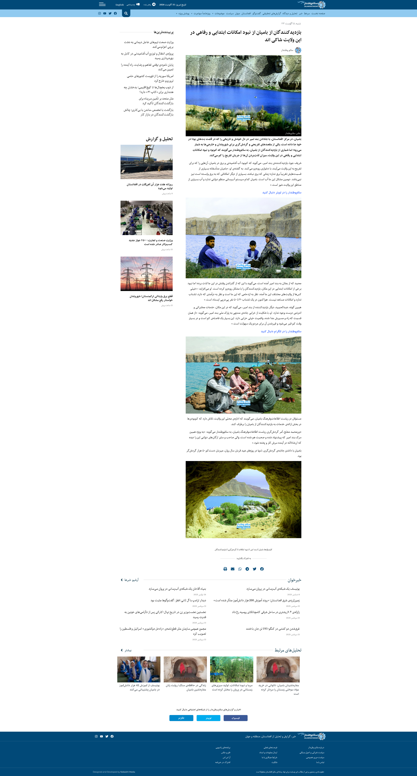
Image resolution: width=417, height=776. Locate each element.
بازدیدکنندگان (220, 549)
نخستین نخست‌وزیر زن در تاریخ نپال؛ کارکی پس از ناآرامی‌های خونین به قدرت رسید (165, 614)
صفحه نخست (318, 13)
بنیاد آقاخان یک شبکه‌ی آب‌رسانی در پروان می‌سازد (177, 588)
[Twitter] (110, 13)
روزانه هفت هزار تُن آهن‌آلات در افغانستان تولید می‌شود (150, 186)
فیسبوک (236, 718)
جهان (237, 13)
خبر (300, 13)
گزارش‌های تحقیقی (271, 13)
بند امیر (253, 549)
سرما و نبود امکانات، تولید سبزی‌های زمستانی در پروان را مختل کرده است (232, 687)
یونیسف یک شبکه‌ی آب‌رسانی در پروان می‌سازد (273, 588)
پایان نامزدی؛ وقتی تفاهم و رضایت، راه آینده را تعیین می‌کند (147, 67)
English (120, 4)
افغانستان (246, 13)
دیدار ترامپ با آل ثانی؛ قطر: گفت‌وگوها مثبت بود (178, 600)
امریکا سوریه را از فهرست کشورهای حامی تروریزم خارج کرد (150, 78)
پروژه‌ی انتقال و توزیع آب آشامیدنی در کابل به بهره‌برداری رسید (147, 56)
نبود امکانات (243, 549)
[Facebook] (115, 13)
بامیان (261, 549)
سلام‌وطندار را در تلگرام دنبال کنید (281, 331)
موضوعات (219, 13)
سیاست (230, 13)
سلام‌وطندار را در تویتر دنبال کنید (281, 192)
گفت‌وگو (256, 13)
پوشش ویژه (184, 13)
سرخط (307, 13)
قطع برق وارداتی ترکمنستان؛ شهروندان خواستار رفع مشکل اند (151, 298)
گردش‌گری (232, 549)
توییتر (208, 718)
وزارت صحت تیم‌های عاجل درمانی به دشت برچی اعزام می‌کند (148, 44)
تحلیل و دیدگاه (290, 13)
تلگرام (181, 718)
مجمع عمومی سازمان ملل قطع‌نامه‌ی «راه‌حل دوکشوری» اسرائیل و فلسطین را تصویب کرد (163, 631)
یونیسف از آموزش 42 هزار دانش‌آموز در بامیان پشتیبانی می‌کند (139, 687)
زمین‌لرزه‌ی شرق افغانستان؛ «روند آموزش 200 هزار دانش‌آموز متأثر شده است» (256, 600)
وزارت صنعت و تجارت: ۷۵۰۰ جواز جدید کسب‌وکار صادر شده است (151, 242)
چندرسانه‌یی (131, 4)
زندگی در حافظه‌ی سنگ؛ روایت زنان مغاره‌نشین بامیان (186, 687)
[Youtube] (104, 13)
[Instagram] (99, 13)
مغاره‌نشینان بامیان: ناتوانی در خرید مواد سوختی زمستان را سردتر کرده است (279, 689)
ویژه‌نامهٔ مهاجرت (202, 13)
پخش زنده (147, 4)
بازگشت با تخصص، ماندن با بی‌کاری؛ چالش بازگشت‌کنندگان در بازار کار (148, 112)
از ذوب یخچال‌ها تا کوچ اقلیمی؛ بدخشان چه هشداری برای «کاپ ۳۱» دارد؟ (148, 90)
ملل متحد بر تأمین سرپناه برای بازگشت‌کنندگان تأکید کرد (156, 101)
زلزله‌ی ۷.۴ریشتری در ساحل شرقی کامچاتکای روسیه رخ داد (266, 612)
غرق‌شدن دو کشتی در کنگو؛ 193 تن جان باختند (273, 628)
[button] (126, 13)
